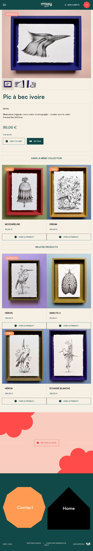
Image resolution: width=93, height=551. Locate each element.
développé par (78, 544)
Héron (9, 313)
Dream (53, 224)
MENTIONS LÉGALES (34, 543)
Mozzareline (12, 224)
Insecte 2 (55, 313)
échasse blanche (60, 388)
